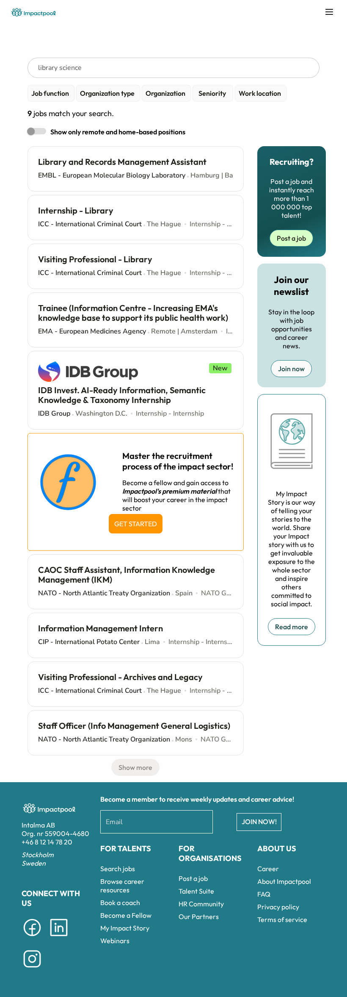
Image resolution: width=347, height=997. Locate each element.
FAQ (263, 894)
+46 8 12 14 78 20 (47, 842)
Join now (291, 368)
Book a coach (120, 902)
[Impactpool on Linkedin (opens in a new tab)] (58, 937)
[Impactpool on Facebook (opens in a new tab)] (32, 937)
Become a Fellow (125, 915)
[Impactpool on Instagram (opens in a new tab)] (32, 969)
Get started (135, 523)
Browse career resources (122, 885)
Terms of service (282, 919)
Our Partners (199, 916)
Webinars (114, 940)
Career (268, 868)
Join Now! (259, 821)
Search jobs (117, 868)
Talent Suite (196, 891)
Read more (291, 626)
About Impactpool (284, 881)
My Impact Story (124, 928)
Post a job (291, 238)
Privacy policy (278, 907)
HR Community (201, 904)
